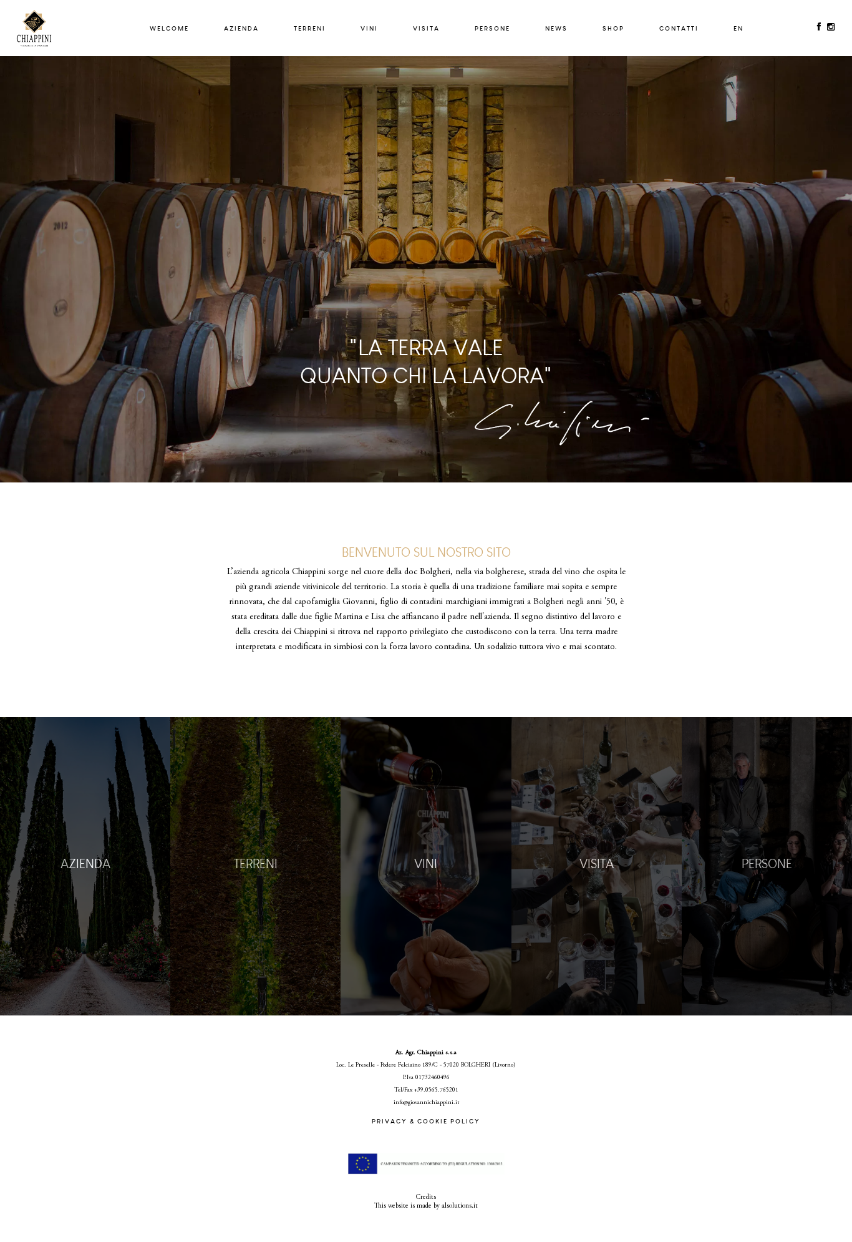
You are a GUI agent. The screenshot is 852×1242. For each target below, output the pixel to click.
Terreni (310, 28)
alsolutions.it (460, 1206)
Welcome (169, 28)
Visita (426, 28)
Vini (369, 28)
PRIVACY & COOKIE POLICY (426, 1121)
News (556, 28)
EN (738, 28)
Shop (613, 28)
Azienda (241, 28)
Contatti (679, 28)
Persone (492, 28)
